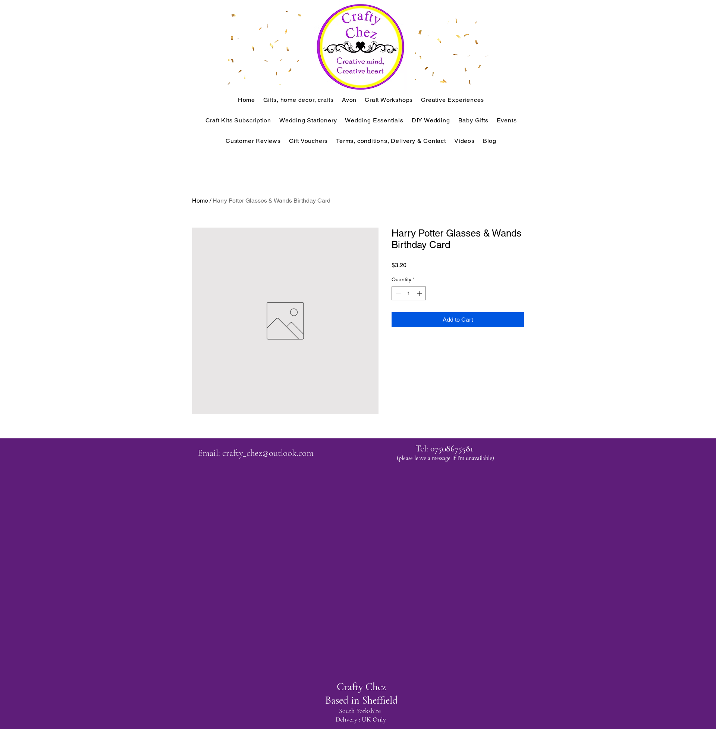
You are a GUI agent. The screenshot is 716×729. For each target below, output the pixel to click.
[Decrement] (397, 293)
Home (200, 200)
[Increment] (420, 293)
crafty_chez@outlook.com (268, 453)
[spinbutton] (408, 293)
